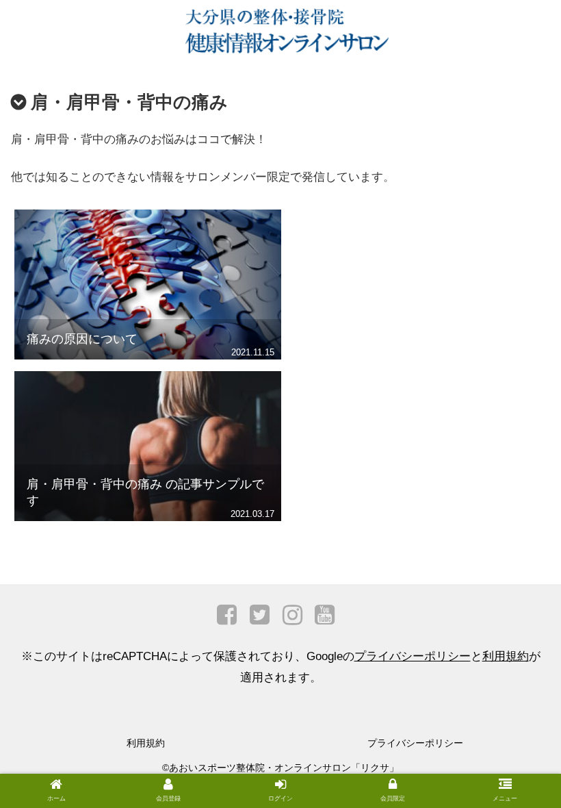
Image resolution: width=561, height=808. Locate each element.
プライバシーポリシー (412, 656)
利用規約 (505, 656)
